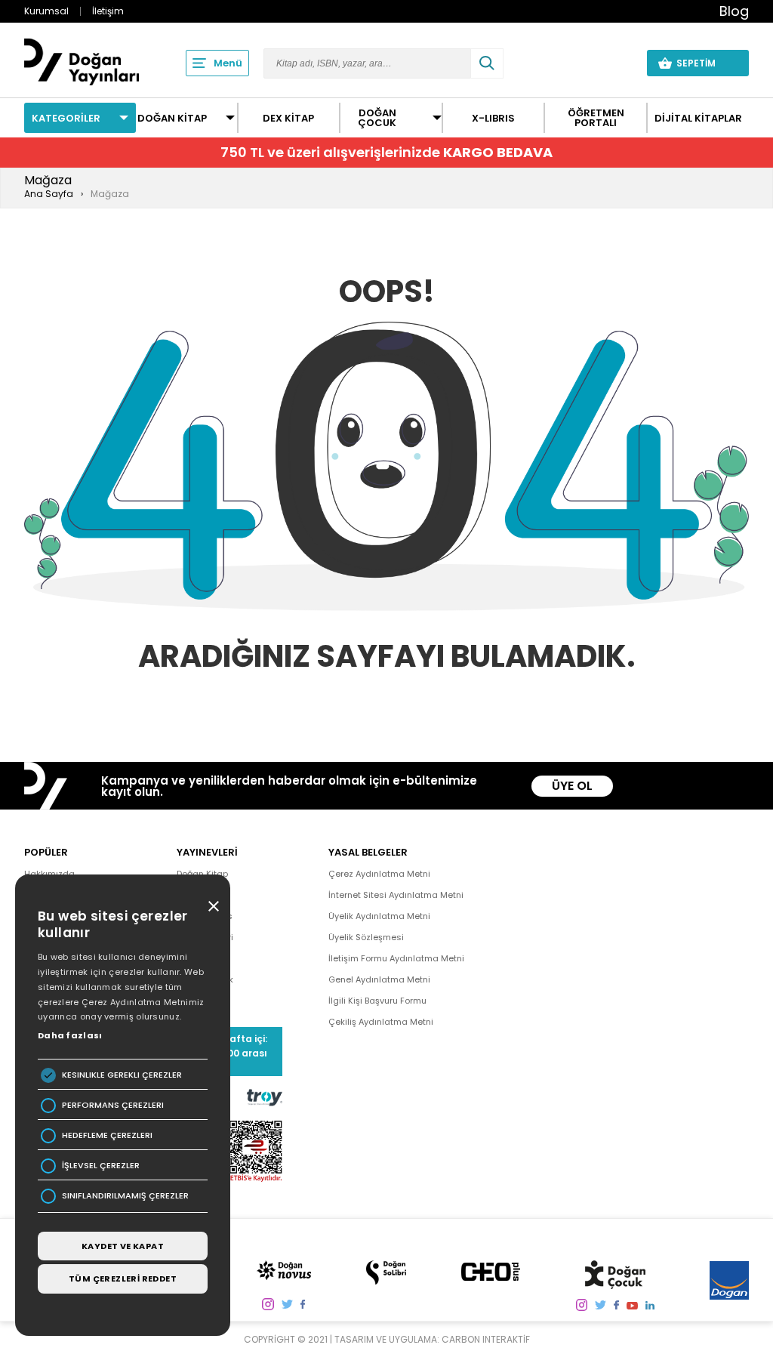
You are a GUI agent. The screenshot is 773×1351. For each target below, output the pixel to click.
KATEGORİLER (66, 118)
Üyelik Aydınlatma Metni (379, 916)
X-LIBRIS (493, 118)
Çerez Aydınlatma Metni (379, 874)
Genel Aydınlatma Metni (379, 979)
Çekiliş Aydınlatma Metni (380, 1022)
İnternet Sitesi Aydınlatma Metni (395, 895)
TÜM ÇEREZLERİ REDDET (123, 1278)
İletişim (108, 11)
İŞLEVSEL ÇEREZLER (101, 1165)
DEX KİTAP (288, 118)
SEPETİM (705, 63)
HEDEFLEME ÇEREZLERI (107, 1135)
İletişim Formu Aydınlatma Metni (396, 958)
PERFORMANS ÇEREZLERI (113, 1105)
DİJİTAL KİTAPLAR (698, 118)
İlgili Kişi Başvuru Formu (377, 1001)
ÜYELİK (607, 62)
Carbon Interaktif (486, 1339)
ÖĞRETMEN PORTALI (596, 118)
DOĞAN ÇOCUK (377, 118)
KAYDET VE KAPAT (123, 1246)
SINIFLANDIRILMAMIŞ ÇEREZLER (125, 1196)
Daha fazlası (70, 1035)
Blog (734, 11)
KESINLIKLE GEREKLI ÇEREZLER (122, 1075)
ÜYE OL (572, 785)
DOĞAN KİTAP (172, 118)
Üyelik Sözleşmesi (366, 937)
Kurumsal (46, 11)
